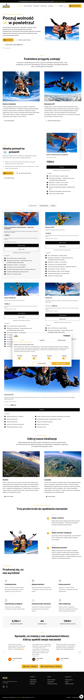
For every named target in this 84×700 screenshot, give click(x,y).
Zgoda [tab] (22, 340)
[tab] (33, 206)
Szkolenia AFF (49, 104)
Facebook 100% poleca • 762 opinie (52, 666)
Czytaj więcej (35, 655)
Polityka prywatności (76, 697)
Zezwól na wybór (42, 363)
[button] (62, 143)
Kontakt (61, 5)
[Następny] (79, 652)
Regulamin (69, 697)
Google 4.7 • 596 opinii (31, 666)
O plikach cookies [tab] (62, 340)
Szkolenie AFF (36, 5)
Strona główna (20, 5)
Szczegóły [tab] (42, 340)
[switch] (34, 358)
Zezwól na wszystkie (60, 363)
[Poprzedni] (4, 652)
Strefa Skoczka (43, 5)
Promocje (56, 5)
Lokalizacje (50, 5)
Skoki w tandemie (28, 5)
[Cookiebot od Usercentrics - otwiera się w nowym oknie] (64, 336)
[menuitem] (65, 6)
